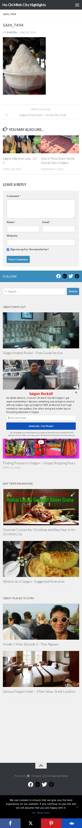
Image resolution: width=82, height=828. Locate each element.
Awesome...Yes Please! (41, 426)
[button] (41, 393)
